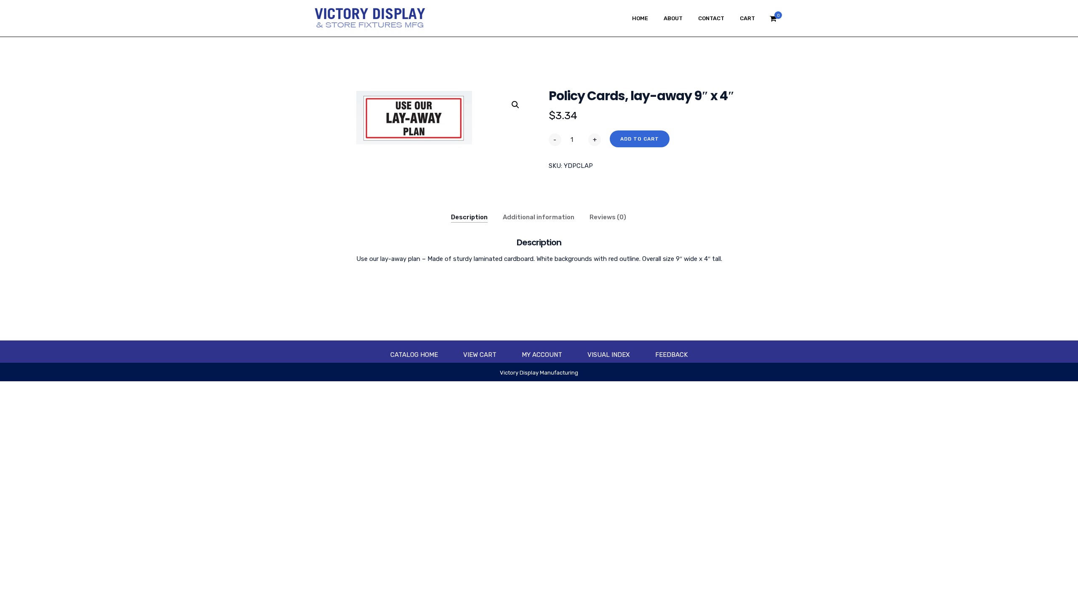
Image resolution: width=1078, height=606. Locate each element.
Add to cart (639, 139)
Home (640, 18)
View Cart (479, 355)
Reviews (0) (608, 217)
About (673, 18)
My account (542, 355)
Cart (747, 18)
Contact (711, 18)
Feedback (671, 355)
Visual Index (608, 355)
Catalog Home (414, 355)
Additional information (538, 217)
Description (469, 217)
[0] (773, 21)
